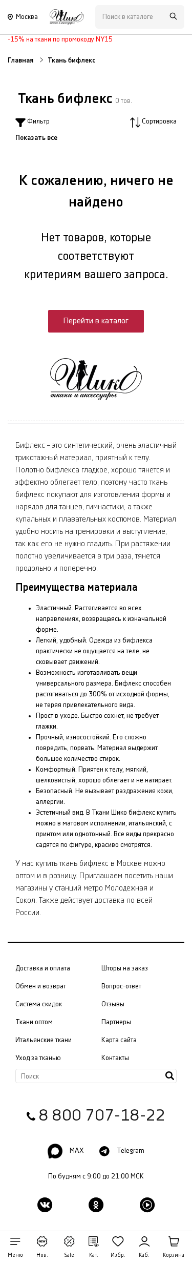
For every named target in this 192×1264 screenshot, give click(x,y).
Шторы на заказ (124, 968)
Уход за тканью (38, 1058)
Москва (27, 16)
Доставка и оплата (42, 968)
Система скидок (38, 1004)
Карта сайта (119, 1040)
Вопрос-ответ (121, 986)
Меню (15, 1255)
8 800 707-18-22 (102, 1116)
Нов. (42, 1255)
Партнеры (116, 1022)
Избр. (118, 1255)
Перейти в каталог (96, 321)
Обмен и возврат (40, 986)
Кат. (93, 1255)
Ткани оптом (34, 1022)
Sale (69, 1255)
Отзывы (112, 1004)
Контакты (115, 1058)
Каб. (144, 1255)
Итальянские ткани (43, 1040)
